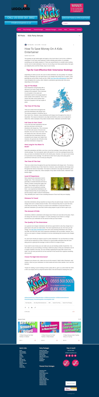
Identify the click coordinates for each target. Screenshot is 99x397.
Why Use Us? (22, 359)
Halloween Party (42, 382)
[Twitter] (69, 355)
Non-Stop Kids (28, 302)
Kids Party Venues (35, 35)
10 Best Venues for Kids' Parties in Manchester (48, 335)
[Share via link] (35, 307)
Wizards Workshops (43, 353)
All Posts (21, 35)
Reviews (21, 361)
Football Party (42, 377)
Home (20, 350)
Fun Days (41, 358)
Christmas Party (42, 380)
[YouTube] (75, 355)
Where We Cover (23, 363)
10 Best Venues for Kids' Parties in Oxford (26, 335)
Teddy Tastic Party (43, 378)
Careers (21, 364)
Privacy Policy (22, 367)
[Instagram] (72, 355)
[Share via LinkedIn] (31, 307)
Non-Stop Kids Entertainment (40, 302)
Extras (20, 354)
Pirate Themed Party (43, 373)
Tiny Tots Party (42, 355)
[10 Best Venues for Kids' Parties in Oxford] (27, 327)
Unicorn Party (42, 375)
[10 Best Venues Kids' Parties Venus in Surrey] (71, 327)
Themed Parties (22, 353)
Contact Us (21, 365)
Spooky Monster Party (44, 379)
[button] (50, 29)
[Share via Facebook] (25, 307)
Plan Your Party (22, 360)
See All (79, 319)
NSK (49, 302)
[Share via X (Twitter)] (28, 307)
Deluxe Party (42, 354)
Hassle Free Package (67, 302)
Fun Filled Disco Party (44, 351)
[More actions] (73, 45)
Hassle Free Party (56, 302)
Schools (21, 355)
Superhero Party (42, 370)
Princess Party (42, 374)
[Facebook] (66, 355)
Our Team (21, 356)
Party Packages (22, 351)
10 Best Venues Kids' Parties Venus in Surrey (71, 335)
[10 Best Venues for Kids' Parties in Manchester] (49, 327)
